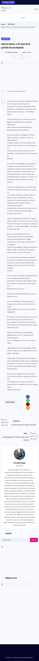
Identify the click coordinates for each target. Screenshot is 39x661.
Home (3, 24)
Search (34, 540)
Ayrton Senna (10, 402)
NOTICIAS (11, 24)
